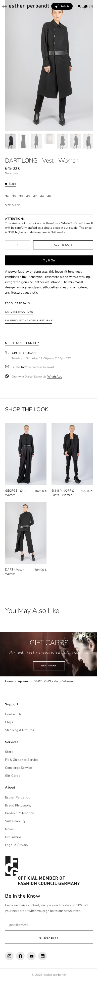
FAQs (9, 722)
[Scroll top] (86, 973)
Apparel (23, 676)
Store (9, 752)
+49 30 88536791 (24, 353)
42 (35, 196)
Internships (13, 837)
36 (14, 196)
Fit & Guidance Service (21, 760)
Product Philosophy (19, 813)
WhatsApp (54, 377)
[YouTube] (31, 956)
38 (21, 196)
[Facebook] (20, 956)
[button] (4, 6)
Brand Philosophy (18, 805)
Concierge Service (18, 768)
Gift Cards (12, 776)
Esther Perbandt (17, 797)
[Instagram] (9, 956)
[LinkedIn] (42, 956)
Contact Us (13, 714)
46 (49, 196)
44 (42, 196)
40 (28, 196)
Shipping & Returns (19, 730)
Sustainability (15, 821)
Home (9, 676)
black (12, 184)
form (24, 367)
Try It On (47, 260)
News (9, 829)
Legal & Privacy (16, 845)
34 (7, 196)
